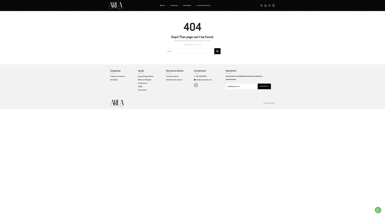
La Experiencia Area (203, 5)
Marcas (162, 5)
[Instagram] (196, 85)
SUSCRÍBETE (264, 86)
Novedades (187, 5)
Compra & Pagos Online (145, 76)
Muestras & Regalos (144, 80)
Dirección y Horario (172, 76)
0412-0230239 (201, 76)
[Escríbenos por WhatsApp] (378, 210)
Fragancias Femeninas (117, 76)
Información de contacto (174, 80)
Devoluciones (142, 83)
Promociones (142, 90)
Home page (197, 44)
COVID (140, 87)
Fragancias (174, 5)
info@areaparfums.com (204, 80)
